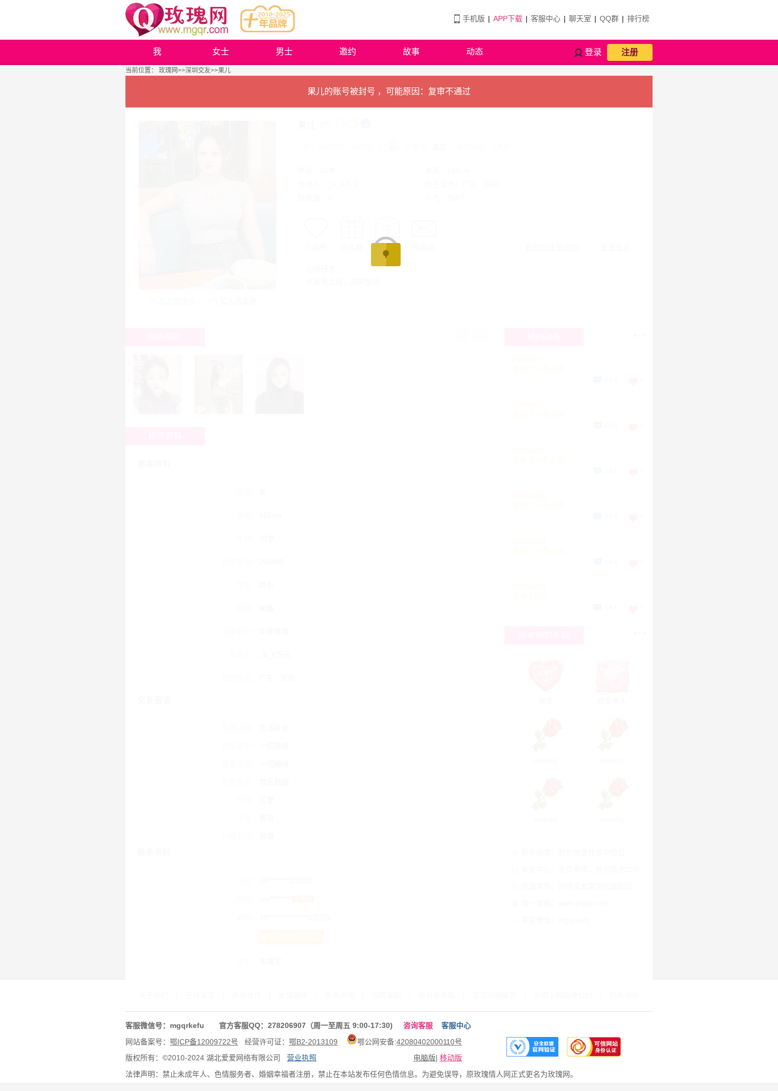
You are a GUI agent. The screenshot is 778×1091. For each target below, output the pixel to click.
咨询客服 (418, 1025)
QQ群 (609, 18)
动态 (474, 51)
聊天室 (580, 18)
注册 (629, 52)
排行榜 (638, 18)
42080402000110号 (429, 1042)
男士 (284, 51)
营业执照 (301, 1057)
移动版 (451, 1057)
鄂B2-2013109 (313, 1042)
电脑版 (424, 1057)
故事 (411, 51)
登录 (593, 52)
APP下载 (507, 18)
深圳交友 (198, 70)
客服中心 (545, 18)
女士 (220, 51)
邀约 (347, 51)
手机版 (474, 18)
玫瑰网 (168, 70)
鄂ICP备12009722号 (204, 1042)
